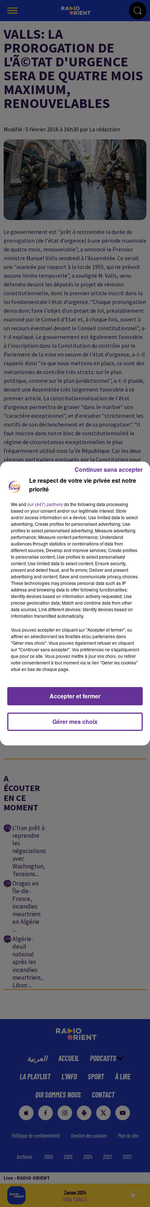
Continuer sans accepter (109, 469)
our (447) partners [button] (45, 504)
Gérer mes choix (75, 721)
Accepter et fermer (75, 696)
